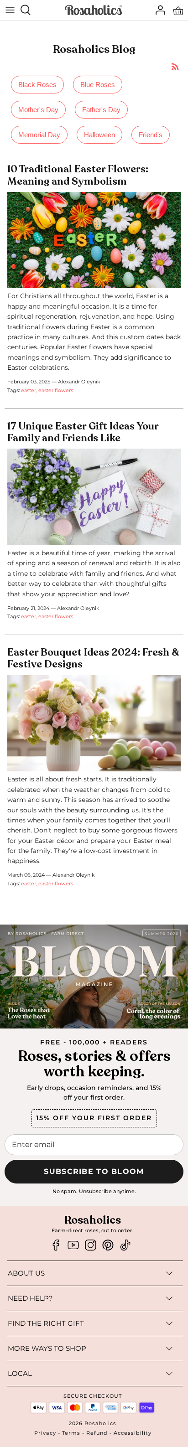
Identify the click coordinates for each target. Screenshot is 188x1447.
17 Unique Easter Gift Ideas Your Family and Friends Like (82, 432)
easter (28, 390)
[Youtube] (73, 1245)
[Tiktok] (125, 1245)
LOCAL (20, 1373)
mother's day (38, 110)
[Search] (30, 10)
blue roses (97, 84)
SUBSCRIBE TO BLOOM (94, 1171)
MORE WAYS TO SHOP (47, 1348)
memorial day (39, 135)
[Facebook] (56, 1245)
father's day (101, 110)
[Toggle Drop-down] (110, 1273)
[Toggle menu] (10, 10)
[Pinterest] (108, 1245)
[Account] (158, 10)
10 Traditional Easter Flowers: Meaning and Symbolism (77, 175)
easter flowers (55, 390)
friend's (150, 135)
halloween (99, 135)
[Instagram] (90, 1245)
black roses (37, 84)
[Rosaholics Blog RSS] (175, 66)
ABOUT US (26, 1273)
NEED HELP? (30, 1298)
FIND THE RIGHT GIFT (46, 1323)
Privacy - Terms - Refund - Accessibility (92, 1433)
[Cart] (178, 10)
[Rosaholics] (93, 10)
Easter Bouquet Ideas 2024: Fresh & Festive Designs (93, 658)
